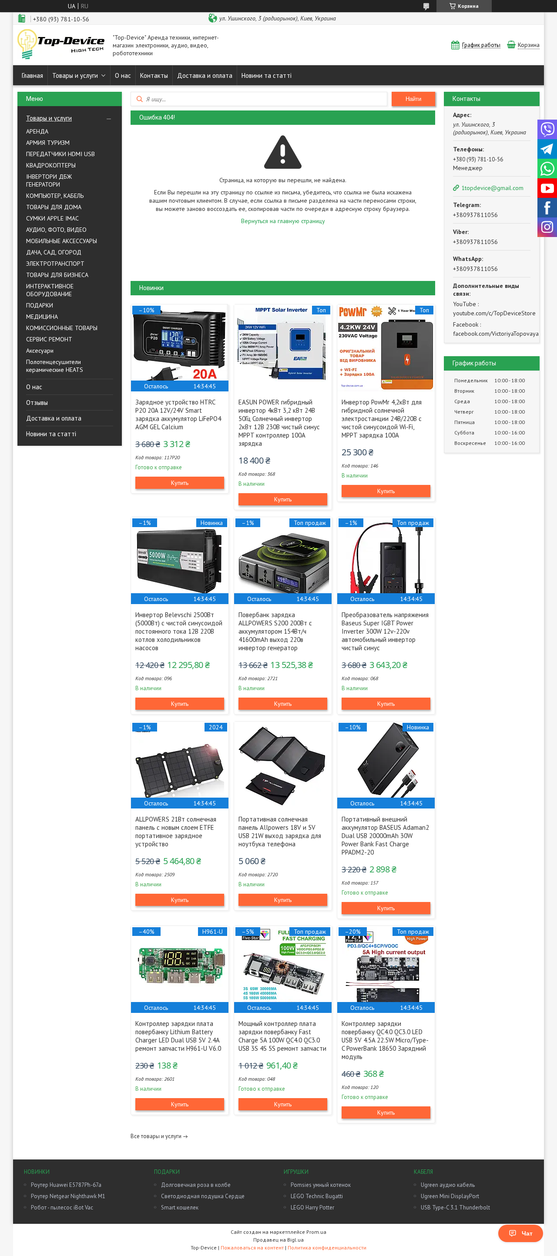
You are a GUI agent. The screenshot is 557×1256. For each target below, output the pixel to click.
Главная (32, 75)
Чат (527, 1233)
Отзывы (37, 402)
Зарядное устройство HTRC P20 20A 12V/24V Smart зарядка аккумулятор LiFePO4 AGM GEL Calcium (178, 414)
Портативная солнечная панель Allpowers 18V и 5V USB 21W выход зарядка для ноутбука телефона (279, 831)
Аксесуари (40, 350)
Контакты (154, 75)
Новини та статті (267, 75)
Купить (179, 483)
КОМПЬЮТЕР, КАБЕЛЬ (55, 196)
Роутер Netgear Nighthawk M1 (68, 1196)
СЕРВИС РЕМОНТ (49, 339)
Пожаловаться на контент (252, 1247)
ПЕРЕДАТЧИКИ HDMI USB (60, 154)
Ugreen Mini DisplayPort (450, 1196)
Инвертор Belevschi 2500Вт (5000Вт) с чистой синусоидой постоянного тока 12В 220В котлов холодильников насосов (178, 631)
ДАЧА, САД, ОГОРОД (53, 252)
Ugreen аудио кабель (448, 1185)
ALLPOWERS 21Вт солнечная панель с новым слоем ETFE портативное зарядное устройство (175, 831)
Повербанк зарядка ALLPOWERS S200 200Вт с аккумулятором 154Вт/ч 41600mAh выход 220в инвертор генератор (275, 631)
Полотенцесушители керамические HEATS (54, 366)
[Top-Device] (60, 45)
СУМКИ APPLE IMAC (52, 218)
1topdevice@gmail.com (492, 188)
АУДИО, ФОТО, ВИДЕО (56, 230)
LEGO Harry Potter (312, 1207)
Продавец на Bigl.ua (278, 1239)
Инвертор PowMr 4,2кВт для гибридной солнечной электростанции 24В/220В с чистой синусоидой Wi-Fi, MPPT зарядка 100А (382, 418)
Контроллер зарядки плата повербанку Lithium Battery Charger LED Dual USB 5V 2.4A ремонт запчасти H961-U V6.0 (178, 1035)
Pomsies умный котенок (321, 1185)
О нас (123, 75)
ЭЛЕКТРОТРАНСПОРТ (55, 263)
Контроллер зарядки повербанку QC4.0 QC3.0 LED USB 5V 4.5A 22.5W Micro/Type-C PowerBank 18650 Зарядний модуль (385, 1040)
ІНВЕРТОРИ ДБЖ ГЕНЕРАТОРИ (49, 180)
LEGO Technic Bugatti (317, 1196)
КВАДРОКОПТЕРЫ (51, 165)
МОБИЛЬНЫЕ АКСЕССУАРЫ (61, 241)
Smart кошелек (179, 1207)
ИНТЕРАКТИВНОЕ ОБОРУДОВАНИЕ (50, 290)
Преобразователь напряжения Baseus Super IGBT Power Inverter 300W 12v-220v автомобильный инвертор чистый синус (385, 631)
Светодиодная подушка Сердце (203, 1196)
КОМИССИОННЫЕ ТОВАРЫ (61, 328)
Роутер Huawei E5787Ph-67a (66, 1185)
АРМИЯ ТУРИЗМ (48, 143)
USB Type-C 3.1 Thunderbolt (455, 1207)
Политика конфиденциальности (327, 1247)
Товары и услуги (75, 75)
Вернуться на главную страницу (283, 221)
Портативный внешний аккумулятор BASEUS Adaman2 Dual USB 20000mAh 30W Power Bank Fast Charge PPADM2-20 (385, 835)
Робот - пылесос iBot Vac (62, 1207)
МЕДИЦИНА (42, 317)
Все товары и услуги (156, 1136)
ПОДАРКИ (39, 305)
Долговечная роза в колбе (196, 1185)
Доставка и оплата (204, 75)
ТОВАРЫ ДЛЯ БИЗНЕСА (57, 275)
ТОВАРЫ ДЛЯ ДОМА (53, 207)
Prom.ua (316, 1232)
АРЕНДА (37, 131)
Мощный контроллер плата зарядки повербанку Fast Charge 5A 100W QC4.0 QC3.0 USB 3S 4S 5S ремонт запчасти (282, 1035)
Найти (413, 99)
